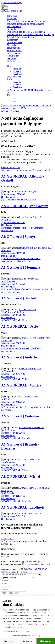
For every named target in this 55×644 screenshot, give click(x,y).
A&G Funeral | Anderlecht (21, 357)
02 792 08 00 (7, 538)
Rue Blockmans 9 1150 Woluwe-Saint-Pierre (18, 310)
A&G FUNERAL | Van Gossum (24, 206)
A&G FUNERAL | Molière (21, 385)
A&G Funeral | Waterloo (20, 416)
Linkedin (17, 71)
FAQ (9, 79)
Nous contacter (14, 76)
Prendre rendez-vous (10, 167)
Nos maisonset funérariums (13, 46)
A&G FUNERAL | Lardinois (22, 507)
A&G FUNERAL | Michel (20, 476)
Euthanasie (40, 24)
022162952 (19, 402)
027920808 (19, 194)
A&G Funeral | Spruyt (18, 236)
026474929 (19, 374)
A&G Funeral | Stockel (18, 298)
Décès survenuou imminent (14, 27)
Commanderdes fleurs (12, 57)
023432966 (19, 432)
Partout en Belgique (28, 191)
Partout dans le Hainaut (30, 513)
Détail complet (8, 197)
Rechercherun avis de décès (14, 41)
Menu (4, 8)
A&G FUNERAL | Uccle (19, 326)
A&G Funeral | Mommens (21, 267)
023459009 (19, 343)
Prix (20, 34)
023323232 (19, 465)
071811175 (19, 516)
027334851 (19, 284)
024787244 (19, 253)
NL (14, 100)
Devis (17, 61)
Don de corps (28, 24)
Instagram (17, 68)
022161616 (19, 496)
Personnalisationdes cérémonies (14, 51)
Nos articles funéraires (33, 34)
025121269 (19, 222)
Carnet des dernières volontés (20, 21)
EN (14, 98)
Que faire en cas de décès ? (19, 32)
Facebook (17, 74)
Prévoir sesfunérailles (12, 17)
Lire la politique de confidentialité (16, 631)
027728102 (19, 315)
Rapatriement (28, 37)
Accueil (4, 111)
